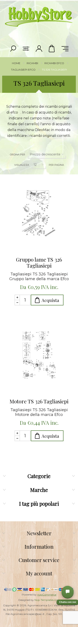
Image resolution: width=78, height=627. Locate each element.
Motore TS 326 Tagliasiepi (39, 401)
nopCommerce (46, 594)
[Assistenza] (68, 592)
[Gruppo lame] (39, 213)
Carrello (52, 48)
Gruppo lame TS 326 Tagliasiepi (39, 262)
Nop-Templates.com (47, 600)
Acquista (50, 300)
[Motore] (39, 355)
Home (16, 63)
